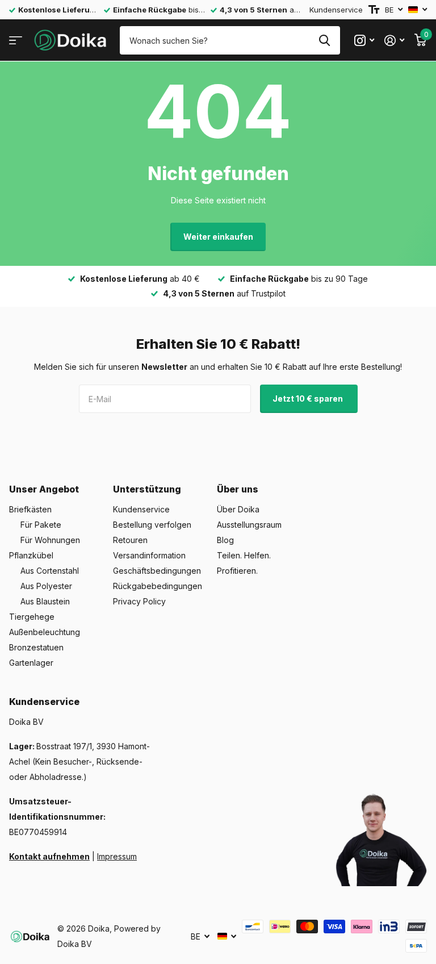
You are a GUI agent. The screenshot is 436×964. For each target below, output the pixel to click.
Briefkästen (30, 509)
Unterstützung (147, 489)
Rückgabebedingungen (157, 586)
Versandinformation (149, 555)
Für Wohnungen (50, 540)
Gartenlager (31, 662)
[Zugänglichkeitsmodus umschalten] (373, 9)
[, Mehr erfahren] (364, 40)
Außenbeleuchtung (44, 632)
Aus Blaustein (45, 601)
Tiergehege (31, 616)
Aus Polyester (46, 586)
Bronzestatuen (36, 647)
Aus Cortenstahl (49, 570)
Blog (225, 540)
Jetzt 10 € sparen (308, 398)
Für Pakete (40, 524)
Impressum (117, 856)
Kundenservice (336, 9)
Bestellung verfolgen (152, 524)
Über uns (237, 489)
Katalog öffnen (15, 40)
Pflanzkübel (31, 555)
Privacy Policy (139, 601)
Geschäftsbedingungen (157, 570)
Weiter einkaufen (218, 236)
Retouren (130, 540)
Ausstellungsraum (249, 524)
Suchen (324, 40)
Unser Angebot (44, 489)
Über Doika (238, 509)
